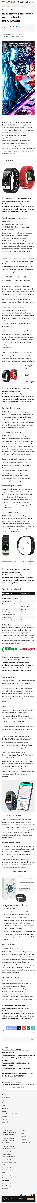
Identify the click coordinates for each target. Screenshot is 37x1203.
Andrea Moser (8, 34)
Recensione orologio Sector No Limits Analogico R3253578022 (9, 1140)
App (3, 1100)
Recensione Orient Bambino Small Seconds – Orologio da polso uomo (9, 1132)
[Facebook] (28, 1195)
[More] (7, 30)
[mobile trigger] (4, 2)
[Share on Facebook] (7, 26)
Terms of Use (12, 1200)
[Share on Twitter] (10, 26)
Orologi (4, 1111)
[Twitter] (31, 1195)
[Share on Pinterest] (13, 26)
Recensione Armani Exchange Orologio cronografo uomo (8, 1178)
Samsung (4, 1119)
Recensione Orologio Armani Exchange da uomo (8, 1170)
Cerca (31, 1039)
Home (3, 6)
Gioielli (4, 1106)
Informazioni (5, 1108)
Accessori (4, 1095)
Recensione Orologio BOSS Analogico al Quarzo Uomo (9, 1162)
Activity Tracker (9, 6)
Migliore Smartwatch (19, 2)
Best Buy (4, 1103)
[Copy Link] (19, 26)
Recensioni (5, 1117)
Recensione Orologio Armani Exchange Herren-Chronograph (9, 1186)
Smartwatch (5, 1122)
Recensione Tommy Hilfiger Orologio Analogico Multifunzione (8, 1154)
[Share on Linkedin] (16, 26)
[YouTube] (34, 1195)
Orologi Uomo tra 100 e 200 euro (11, 1114)
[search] (23, 2)
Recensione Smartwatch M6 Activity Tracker (18, 1055)
